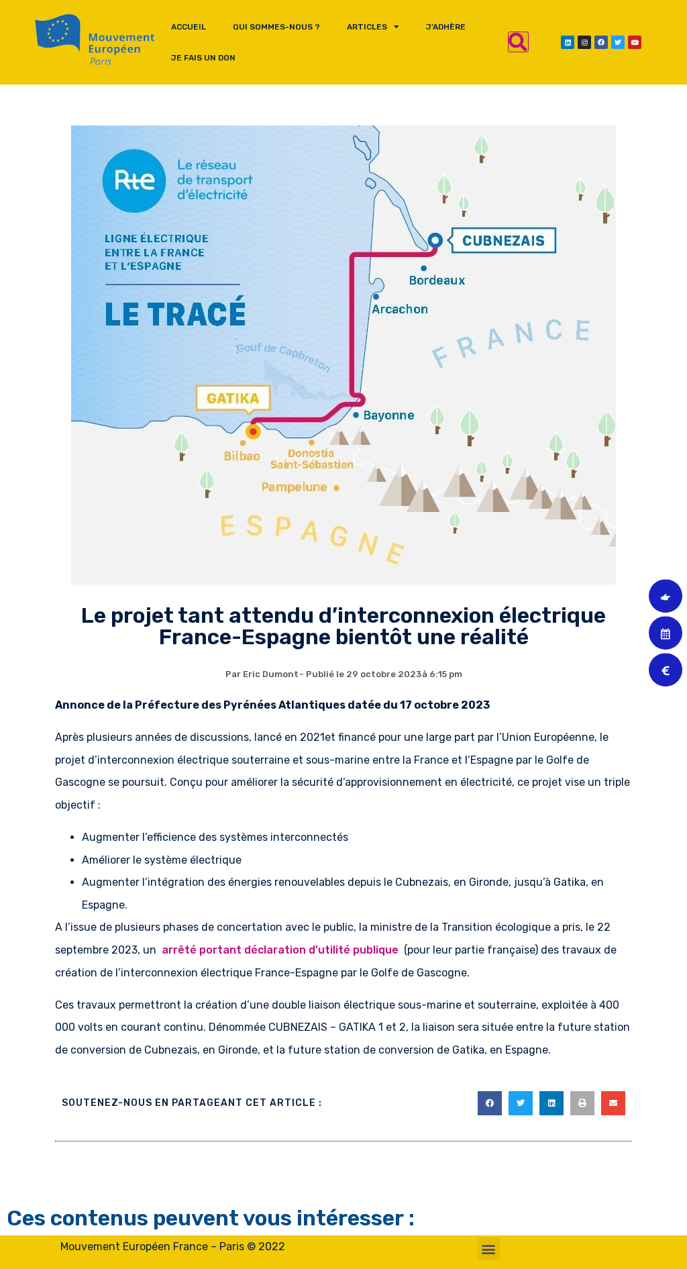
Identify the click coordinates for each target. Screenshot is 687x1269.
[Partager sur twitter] (521, 1103)
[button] (489, 1248)
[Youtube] (634, 42)
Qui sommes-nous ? (276, 27)
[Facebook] (601, 42)
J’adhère (446, 27)
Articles (367, 27)
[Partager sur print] (582, 1103)
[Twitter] (618, 42)
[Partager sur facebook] (490, 1103)
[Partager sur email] (613, 1103)
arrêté (178, 950)
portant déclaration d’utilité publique (300, 950)
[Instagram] (584, 42)
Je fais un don (203, 57)
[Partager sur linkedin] (551, 1103)
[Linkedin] (567, 42)
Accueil (188, 27)
